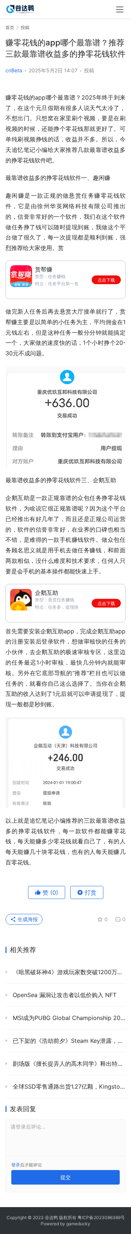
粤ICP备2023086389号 (101, 1217)
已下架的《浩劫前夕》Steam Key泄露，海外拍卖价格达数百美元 (68, 1040)
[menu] (119, 9)
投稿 (89, 70)
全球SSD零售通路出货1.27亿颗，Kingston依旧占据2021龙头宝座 (68, 1086)
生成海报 (27, 919)
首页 (9, 27)
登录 (15, 1165)
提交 (65, 1177)
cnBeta (13, 70)
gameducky (78, 1223)
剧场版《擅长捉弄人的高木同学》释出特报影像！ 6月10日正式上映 (68, 1063)
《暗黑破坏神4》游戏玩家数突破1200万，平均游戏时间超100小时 (68, 972)
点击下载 (106, 280)
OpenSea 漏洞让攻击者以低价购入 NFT (63, 995)
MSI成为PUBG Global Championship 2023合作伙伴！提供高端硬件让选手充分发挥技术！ (68, 1017)
